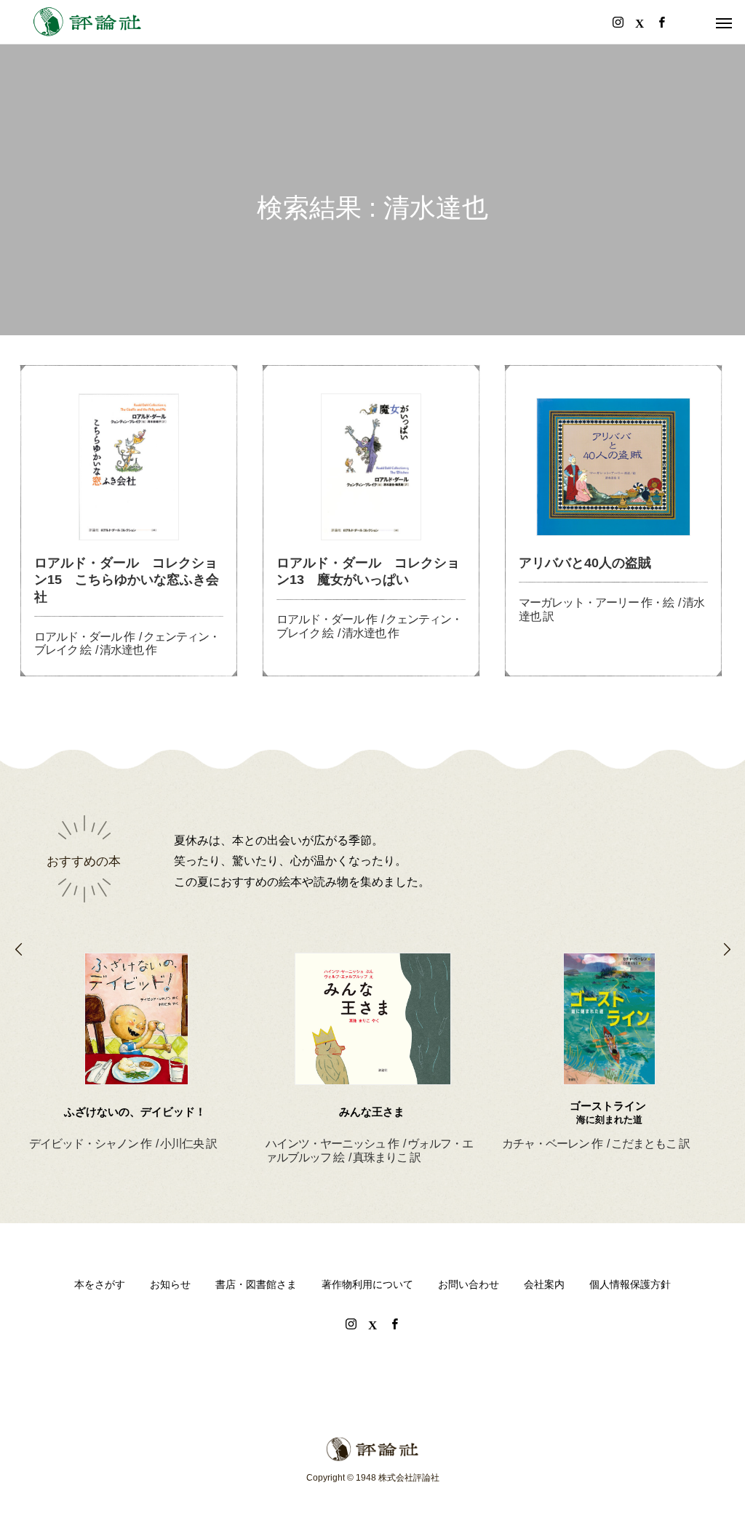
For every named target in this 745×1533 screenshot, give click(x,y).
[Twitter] (372, 1323)
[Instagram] (350, 1323)
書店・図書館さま (256, 1284)
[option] (136, 1034)
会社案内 (544, 1284)
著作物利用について (367, 1284)
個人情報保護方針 (630, 1284)
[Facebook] (394, 1323)
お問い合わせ (468, 1284)
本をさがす (99, 1284)
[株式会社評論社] (87, 22)
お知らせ (170, 1284)
